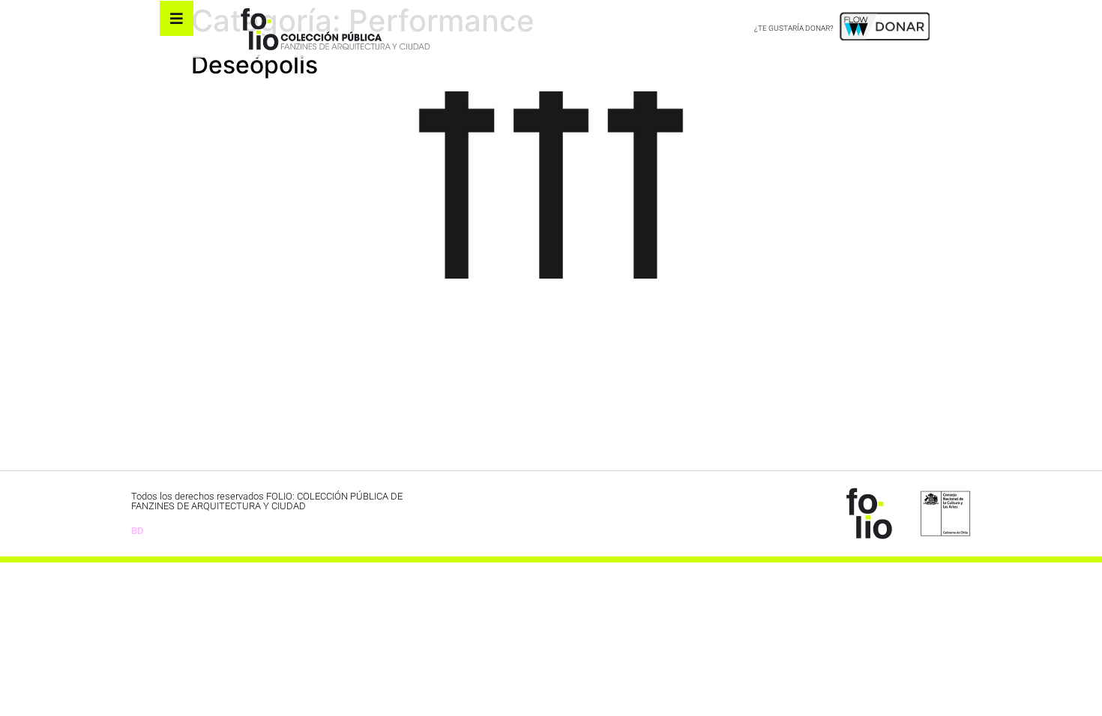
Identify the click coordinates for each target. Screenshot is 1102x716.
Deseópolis (254, 64)
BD (137, 530)
